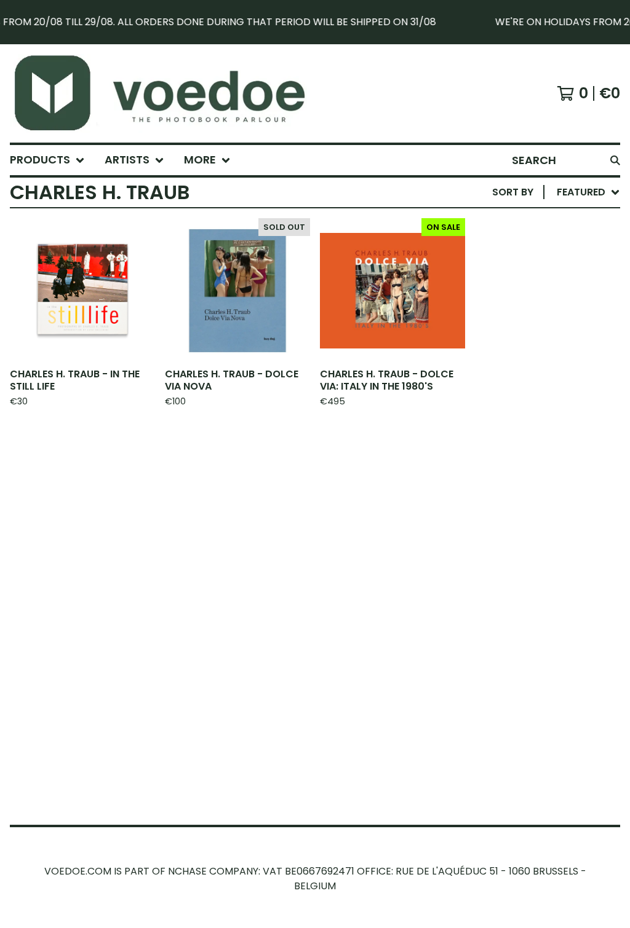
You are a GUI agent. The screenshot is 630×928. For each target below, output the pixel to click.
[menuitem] (47, 160)
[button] (315, 22)
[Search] (615, 160)
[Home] (173, 93)
